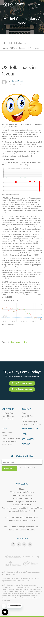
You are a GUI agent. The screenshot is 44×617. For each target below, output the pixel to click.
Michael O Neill (17, 81)
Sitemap (26, 444)
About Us (25, 413)
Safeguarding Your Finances (11, 438)
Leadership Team (27, 416)
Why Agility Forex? (8, 413)
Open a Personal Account (22, 383)
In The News (33, 48)
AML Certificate (7, 444)
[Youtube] (24, 544)
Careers (24, 419)
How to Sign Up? (30, 428)
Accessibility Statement (9, 441)
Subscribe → (9, 468)
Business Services (8, 419)
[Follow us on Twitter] (19, 544)
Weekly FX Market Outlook (14, 48)
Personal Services (8, 416)
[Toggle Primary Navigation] (39, 4)
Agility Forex (8, 409)
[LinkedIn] (30, 544)
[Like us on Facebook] (13, 544)
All (4, 43)
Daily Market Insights (17, 43)
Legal (4, 428)
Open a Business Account (22, 389)
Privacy (4, 435)
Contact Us (28, 439)
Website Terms (7, 433)
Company (26, 409)
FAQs (24, 434)
